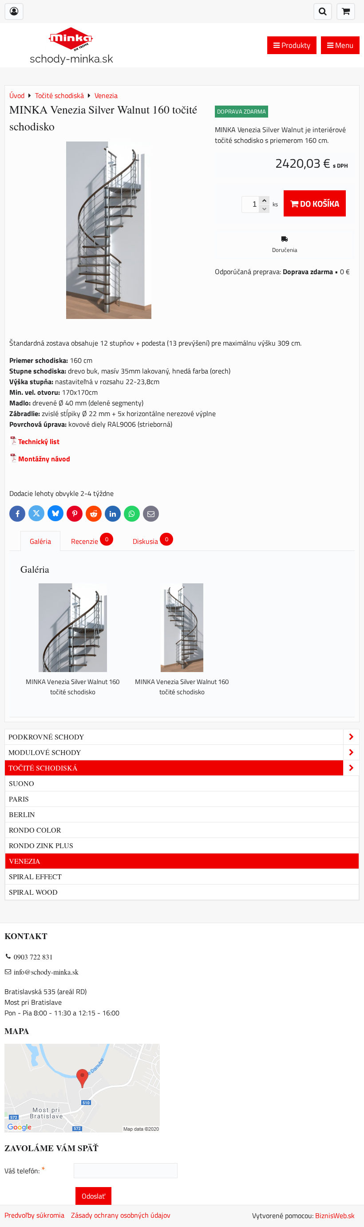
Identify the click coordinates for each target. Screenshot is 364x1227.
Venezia (24, 860)
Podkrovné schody (46, 736)
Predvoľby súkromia (34, 1215)
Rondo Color (35, 829)
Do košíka (318, 203)
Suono (21, 783)
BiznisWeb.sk (335, 1215)
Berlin (22, 814)
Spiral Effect (35, 876)
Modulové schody (44, 752)
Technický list (38, 441)
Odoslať (93, 1196)
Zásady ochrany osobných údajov (120, 1215)
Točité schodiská (43, 767)
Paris (19, 798)
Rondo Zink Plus (41, 845)
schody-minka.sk (71, 58)
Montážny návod (44, 458)
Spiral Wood (33, 892)
